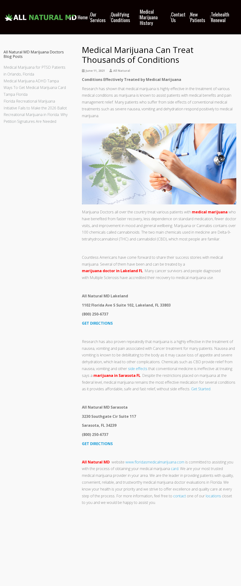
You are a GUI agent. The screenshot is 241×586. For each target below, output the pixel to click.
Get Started (200, 388)
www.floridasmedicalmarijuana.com (154, 462)
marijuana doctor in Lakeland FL (112, 270)
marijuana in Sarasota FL (117, 375)
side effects (137, 368)
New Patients (197, 17)
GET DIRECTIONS (97, 323)
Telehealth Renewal (220, 17)
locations (213, 495)
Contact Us (178, 17)
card (174, 468)
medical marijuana (210, 212)
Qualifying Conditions (120, 17)
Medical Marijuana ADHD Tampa (31, 81)
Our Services (98, 17)
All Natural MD (96, 462)
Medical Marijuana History (149, 17)
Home (83, 17)
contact (179, 495)
